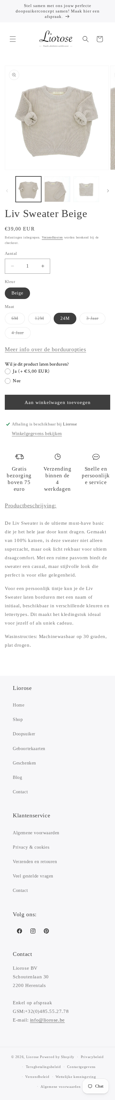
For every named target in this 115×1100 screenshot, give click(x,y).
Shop (18, 719)
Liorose (32, 1057)
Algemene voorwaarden (36, 832)
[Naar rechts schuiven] (108, 191)
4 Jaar (21, 334)
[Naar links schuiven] (7, 191)
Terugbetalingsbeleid (43, 1067)
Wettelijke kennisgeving (76, 1077)
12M (43, 320)
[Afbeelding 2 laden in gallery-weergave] (57, 189)
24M (65, 318)
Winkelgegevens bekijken (37, 433)
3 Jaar (95, 320)
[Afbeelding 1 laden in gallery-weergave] (28, 189)
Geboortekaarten (29, 748)
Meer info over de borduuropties (45, 349)
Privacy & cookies (31, 847)
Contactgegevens (81, 1067)
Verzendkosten (52, 237)
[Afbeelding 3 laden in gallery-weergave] (86, 189)
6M (18, 320)
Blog (17, 777)
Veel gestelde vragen (33, 876)
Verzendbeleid (37, 1077)
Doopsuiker (24, 734)
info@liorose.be (47, 1020)
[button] (13, 39)
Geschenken (24, 763)
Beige (17, 293)
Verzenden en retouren (35, 861)
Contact (20, 791)
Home (18, 705)
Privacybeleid (92, 1057)
